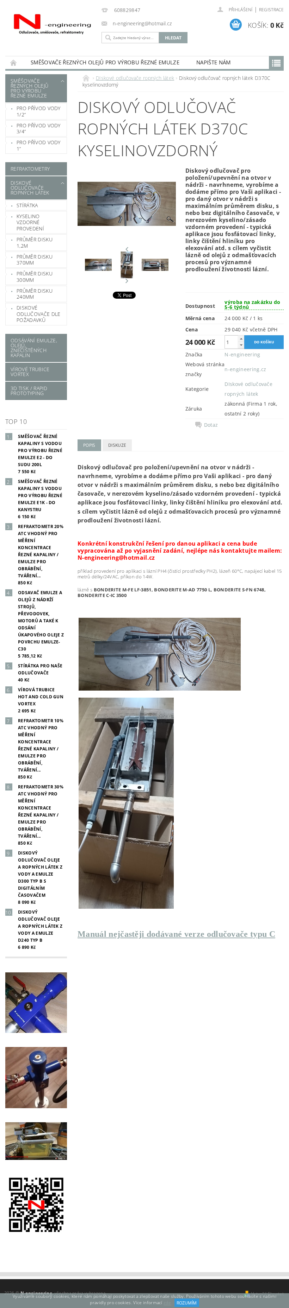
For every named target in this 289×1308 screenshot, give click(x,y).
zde (167, 1303)
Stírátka (27, 205)
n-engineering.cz (245, 369)
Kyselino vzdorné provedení (30, 222)
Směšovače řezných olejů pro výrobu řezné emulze (105, 62)
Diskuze (117, 445)
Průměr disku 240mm (35, 293)
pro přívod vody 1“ (39, 145)
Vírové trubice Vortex (30, 371)
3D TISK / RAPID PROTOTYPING (29, 390)
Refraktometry (30, 168)
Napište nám (213, 62)
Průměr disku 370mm (35, 259)
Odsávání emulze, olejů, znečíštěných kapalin (34, 347)
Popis (89, 445)
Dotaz (211, 425)
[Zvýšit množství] (241, 338)
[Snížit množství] (241, 345)
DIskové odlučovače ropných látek (30, 187)
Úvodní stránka (13, 62)
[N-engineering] (51, 24)
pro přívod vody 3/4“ (39, 128)
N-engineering (242, 354)
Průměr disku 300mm (35, 276)
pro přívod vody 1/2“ (39, 111)
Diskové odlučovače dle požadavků (38, 313)
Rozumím (187, 1303)
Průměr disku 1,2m (35, 242)
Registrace (271, 10)
